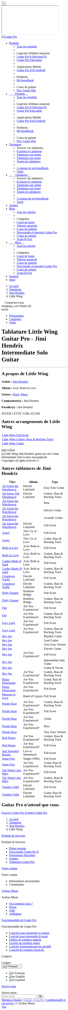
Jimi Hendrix (20, 381)
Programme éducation (22, 855)
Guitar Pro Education (29, 60)
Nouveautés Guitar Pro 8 (24, 851)
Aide (12, 910)
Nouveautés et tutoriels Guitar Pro (37, 232)
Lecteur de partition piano (24, 943)
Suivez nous (9, 986)
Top (4, 1006)
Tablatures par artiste (29, 154)
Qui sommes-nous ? (21, 903)
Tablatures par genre (29, 158)
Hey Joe (7, 636)
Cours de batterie (27, 229)
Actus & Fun (24, 239)
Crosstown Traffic (8, 578)
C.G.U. (28, 1000)
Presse (13, 907)
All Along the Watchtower (10, 487)
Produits (14, 43)
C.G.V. (39, 1000)
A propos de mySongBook (33, 168)
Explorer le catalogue (29, 151)
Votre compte (9, 868)
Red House (8, 737)
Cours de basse (26, 222)
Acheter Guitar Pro (36, 812)
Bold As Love (10, 555)
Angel (5, 532)
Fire (4, 607)
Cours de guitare (26, 235)
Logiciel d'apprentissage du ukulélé (30, 946)
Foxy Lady (8, 623)
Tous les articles (26, 212)
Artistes (13, 205)
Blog (12, 208)
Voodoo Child (10, 787)
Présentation (16, 315)
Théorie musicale (27, 225)
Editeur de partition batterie (25, 939)
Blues (24, 394)
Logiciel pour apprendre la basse (28, 936)
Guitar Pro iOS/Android (31, 70)
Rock (16, 394)
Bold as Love (10, 547)
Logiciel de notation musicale (26, 949)
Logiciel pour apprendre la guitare (29, 933)
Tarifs (20, 171)
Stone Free (8, 758)
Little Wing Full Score (15, 435)
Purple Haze (9, 703)
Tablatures (15, 144)
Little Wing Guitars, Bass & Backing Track (27, 439)
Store (12, 279)
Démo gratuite (17, 848)
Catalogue (15, 319)
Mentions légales (12, 1000)
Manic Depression (8, 681)
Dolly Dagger (10, 592)
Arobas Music (10, 890)
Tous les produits (27, 46)
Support (14, 276)
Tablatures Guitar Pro (22, 862)
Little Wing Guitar (13, 443)
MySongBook (25, 80)
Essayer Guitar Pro (13, 812)
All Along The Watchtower (10, 495)
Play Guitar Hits (26, 90)
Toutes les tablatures (29, 161)
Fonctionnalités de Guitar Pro (19, 920)
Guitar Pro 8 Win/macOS (32, 56)
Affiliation (15, 913)
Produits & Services (13, 835)
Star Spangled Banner (10, 753)
